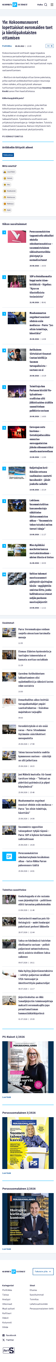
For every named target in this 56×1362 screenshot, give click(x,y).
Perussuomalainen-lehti (42, 1308)
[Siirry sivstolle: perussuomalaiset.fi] (14, 1350)
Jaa (48, 46)
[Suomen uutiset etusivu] (14, 4)
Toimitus (34, 1299)
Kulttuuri (6, 1313)
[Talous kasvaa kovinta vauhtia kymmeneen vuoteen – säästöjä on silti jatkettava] (9, 759)
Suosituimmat (37, 1294)
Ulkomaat (7, 1304)
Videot (5, 1318)
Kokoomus (8, 155)
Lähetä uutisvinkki (39, 1304)
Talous (5, 1294)
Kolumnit (7, 1322)
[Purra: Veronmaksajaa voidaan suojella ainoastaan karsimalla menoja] (9, 636)
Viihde (5, 1327)
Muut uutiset (8, 1308)
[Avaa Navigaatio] (52, 4)
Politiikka (7, 46)
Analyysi (6, 1299)
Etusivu (33, 1290)
